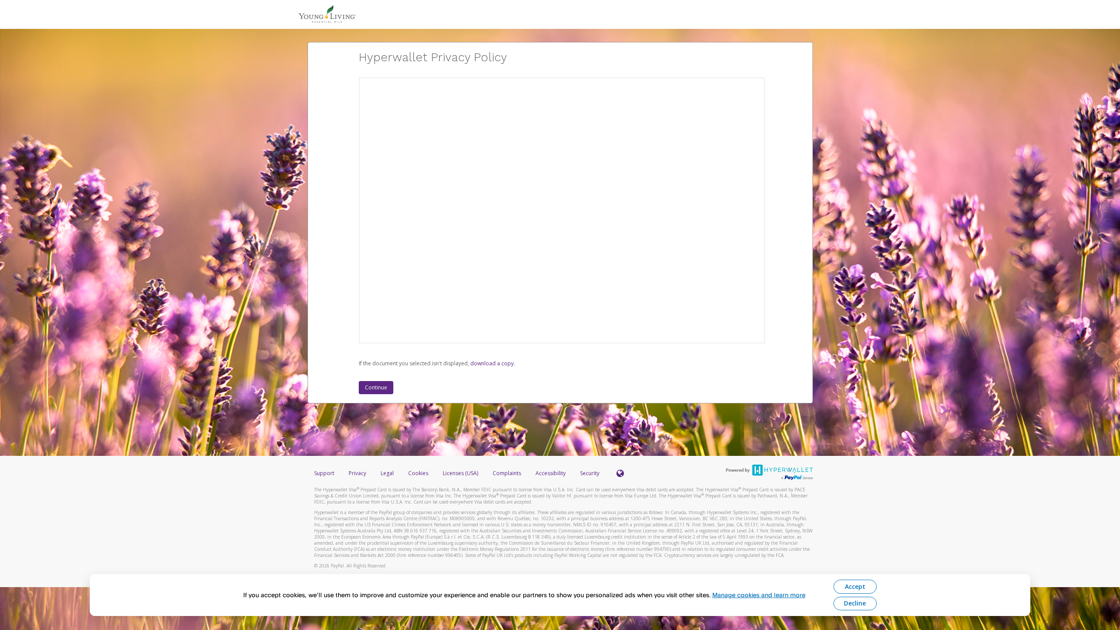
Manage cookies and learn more (758, 594)
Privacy (357, 473)
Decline (855, 603)
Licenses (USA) (461, 473)
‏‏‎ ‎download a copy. (492, 363)
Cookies (418, 473)
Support (324, 473)
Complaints (507, 473)
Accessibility (551, 473)
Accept (855, 586)
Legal (387, 473)
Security (589, 473)
